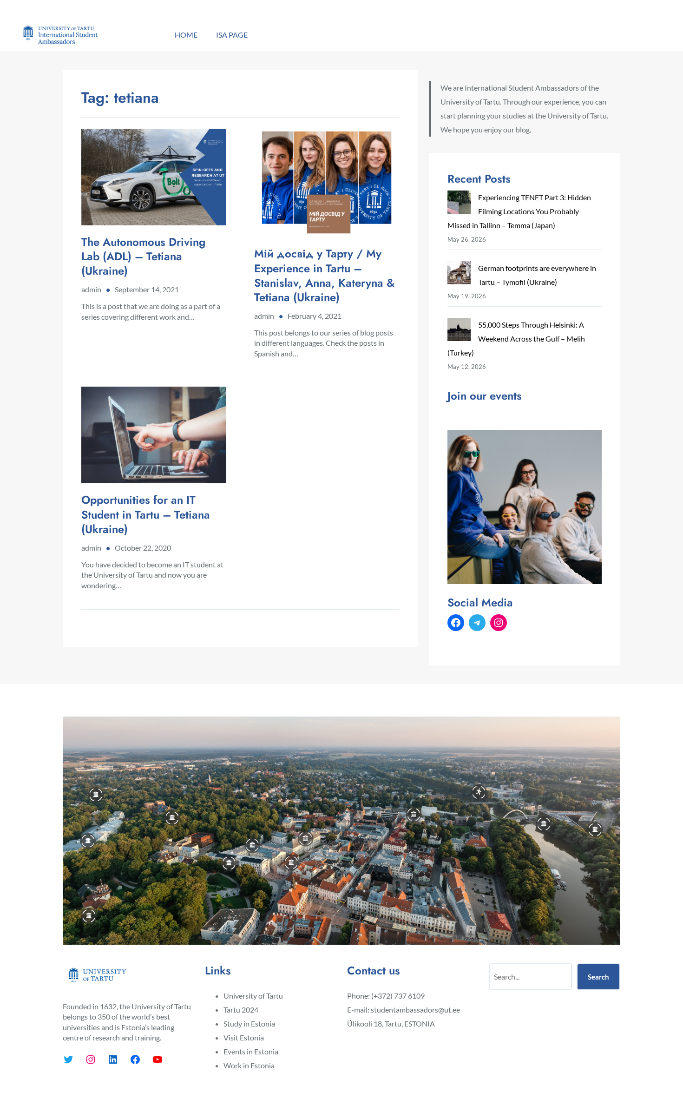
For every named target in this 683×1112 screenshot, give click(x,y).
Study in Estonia (249, 1023)
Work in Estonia (249, 1065)
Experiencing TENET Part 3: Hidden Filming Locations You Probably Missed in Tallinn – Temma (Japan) (519, 211)
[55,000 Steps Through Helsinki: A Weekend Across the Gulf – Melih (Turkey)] (459, 331)
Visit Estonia (243, 1037)
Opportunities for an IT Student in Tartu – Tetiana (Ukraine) (145, 514)
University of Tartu (253, 995)
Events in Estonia (250, 1051)
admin (91, 289)
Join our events (484, 396)
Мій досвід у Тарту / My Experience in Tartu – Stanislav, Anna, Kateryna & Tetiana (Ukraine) (324, 275)
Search (598, 977)
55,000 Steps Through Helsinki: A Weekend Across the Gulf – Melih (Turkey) (516, 338)
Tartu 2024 (240, 1009)
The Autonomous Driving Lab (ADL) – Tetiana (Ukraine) (143, 256)
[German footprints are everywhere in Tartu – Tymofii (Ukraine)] (459, 275)
